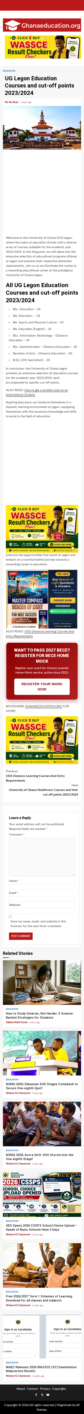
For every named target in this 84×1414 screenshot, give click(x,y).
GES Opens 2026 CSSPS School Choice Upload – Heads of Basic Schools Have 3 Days (42, 1194)
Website (14, 905)
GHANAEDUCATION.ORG (43, 706)
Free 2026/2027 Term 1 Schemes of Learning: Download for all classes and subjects (42, 1265)
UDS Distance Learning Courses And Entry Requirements (35, 776)
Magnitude (64, 1405)
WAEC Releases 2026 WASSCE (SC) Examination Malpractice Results (42, 1336)
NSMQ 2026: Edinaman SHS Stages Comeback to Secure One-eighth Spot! (42, 1053)
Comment (17, 834)
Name (14, 880)
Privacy (45, 1388)
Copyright (59, 1388)
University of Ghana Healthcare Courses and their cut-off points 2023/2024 (43, 790)
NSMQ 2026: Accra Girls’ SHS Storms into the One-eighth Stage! (42, 1124)
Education (9, 71)
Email (14, 892)
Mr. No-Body (12, 102)
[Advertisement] (42, 193)
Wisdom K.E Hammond (18, 1093)
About (20, 1388)
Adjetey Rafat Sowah (17, 1022)
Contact (32, 1388)
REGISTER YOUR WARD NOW (41, 686)
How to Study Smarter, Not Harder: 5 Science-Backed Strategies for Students (42, 982)
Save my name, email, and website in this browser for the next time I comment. (38, 924)
